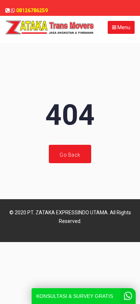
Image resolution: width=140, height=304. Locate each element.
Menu (123, 27)
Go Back (70, 155)
